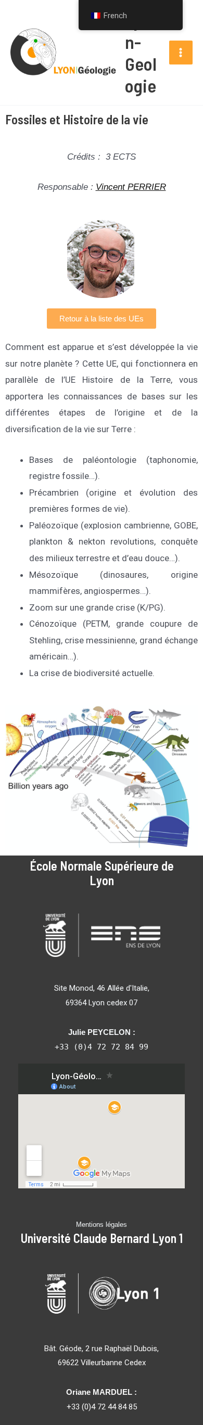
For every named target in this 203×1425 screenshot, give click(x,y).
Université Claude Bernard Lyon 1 (102, 1238)
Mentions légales (101, 1224)
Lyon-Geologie (141, 52)
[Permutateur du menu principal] (181, 52)
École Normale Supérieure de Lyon (102, 873)
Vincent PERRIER (131, 187)
